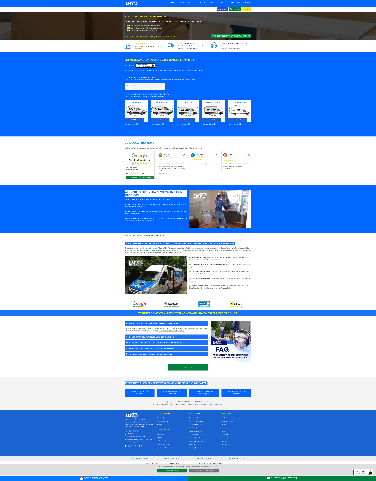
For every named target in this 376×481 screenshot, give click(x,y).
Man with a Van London (171, 458)
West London (225, 444)
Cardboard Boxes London (204, 458)
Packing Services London (196, 441)
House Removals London (196, 421)
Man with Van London (195, 418)
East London (225, 418)
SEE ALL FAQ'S (188, 367)
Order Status (160, 434)
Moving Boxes (193, 444)
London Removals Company (140, 458)
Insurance (159, 424)
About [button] (173, 3)
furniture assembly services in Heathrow (158, 199)
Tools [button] (222, 3)
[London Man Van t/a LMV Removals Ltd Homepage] (132, 3)
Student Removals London (196, 431)
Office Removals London (196, 424)
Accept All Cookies (172, 470)
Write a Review (147, 177)
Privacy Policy (161, 418)
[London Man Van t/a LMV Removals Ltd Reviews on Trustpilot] (172, 304)
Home (126, 235)
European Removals (194, 438)
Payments (159, 437)
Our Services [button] (185, 3)
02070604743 (222, 9)
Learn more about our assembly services (171, 331)
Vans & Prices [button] (200, 3)
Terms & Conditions (162, 421)
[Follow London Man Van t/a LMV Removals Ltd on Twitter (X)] (129, 446)
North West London (226, 438)
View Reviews (133, 177)
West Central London (227, 448)
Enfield (223, 424)
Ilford (223, 431)
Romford (223, 441)
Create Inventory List (163, 444)
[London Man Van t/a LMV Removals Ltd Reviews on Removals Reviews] (204, 304)
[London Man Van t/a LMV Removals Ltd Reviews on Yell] (236, 304)
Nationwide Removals (195, 434)
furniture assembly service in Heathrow (146, 248)
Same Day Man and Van (195, 448)
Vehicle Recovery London (236, 458)
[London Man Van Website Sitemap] (142, 446)
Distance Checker (161, 451)
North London (225, 434)
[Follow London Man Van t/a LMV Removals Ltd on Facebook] (126, 446)
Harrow (223, 428)
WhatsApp (236, 9)
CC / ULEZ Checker (162, 447)
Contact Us (129, 433)
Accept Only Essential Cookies (204, 470)
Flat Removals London (195, 428)
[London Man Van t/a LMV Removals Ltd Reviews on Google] (139, 304)
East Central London (227, 421)
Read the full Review (163, 173)
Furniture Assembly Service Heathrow (154, 235)
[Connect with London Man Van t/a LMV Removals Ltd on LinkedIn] (139, 446)
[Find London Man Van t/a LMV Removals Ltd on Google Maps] (132, 446)
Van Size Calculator (162, 441)
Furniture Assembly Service (136, 235)
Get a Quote (246, 9)
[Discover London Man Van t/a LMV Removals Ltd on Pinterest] (135, 446)
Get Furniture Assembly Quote (231, 36)
